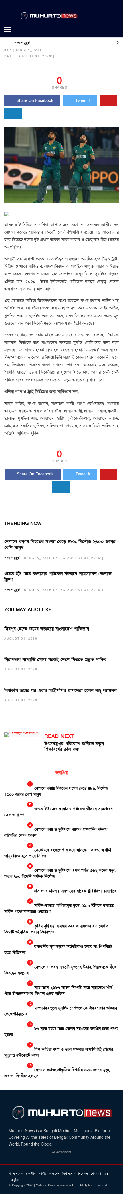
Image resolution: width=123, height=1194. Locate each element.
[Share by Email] (13, 113)
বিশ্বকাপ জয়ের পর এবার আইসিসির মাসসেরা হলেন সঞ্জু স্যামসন (60, 690)
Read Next (59, 736)
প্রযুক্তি (15, 1180)
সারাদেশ (54, 1173)
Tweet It (82, 100)
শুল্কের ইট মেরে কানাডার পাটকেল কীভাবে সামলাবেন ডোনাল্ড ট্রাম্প (58, 577)
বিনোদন (83, 1173)
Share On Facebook (35, 100)
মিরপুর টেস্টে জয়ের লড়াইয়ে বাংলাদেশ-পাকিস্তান (46, 629)
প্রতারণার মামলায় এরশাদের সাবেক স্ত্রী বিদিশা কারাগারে (75, 891)
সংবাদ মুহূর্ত (22, 42)
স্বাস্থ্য (106, 1173)
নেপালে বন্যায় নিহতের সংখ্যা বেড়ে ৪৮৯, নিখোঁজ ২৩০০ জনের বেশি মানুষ (59, 544)
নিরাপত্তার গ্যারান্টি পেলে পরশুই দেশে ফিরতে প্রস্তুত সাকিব (55, 659)
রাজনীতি (31, 1173)
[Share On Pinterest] (108, 100)
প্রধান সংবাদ (16, 1173)
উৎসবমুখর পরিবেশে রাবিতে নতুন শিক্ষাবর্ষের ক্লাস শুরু (74, 746)
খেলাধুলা (96, 1173)
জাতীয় (43, 1173)
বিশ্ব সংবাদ (68, 1173)
